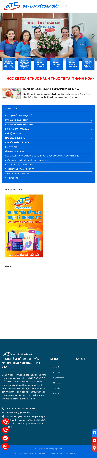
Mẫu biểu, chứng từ (15, 138)
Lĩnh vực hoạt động (15, 151)
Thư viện (56, 388)
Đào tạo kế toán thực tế (18, 116)
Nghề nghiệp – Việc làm (17, 129)
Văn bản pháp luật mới (17, 142)
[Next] (93, 37)
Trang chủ (54, 367)
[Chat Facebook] (5, 438)
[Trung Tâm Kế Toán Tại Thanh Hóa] (31, 6)
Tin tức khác (11, 178)
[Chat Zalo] (5, 446)
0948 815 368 (28, 408)
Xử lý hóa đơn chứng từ (17, 174)
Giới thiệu (57, 372)
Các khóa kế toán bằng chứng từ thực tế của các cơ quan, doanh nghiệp (42, 156)
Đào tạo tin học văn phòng (19, 165)
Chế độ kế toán (13, 133)
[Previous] (4, 37)
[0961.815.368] (5, 421)
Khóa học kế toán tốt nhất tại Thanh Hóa (27, 160)
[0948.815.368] (5, 430)
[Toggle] (91, 115)
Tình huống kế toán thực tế (19, 169)
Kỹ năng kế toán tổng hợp (19, 125)
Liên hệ (56, 393)
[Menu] (66, 6)
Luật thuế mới (58, 378)
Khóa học (57, 383)
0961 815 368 (13, 408)
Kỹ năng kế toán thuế (16, 120)
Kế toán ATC (11, 147)
